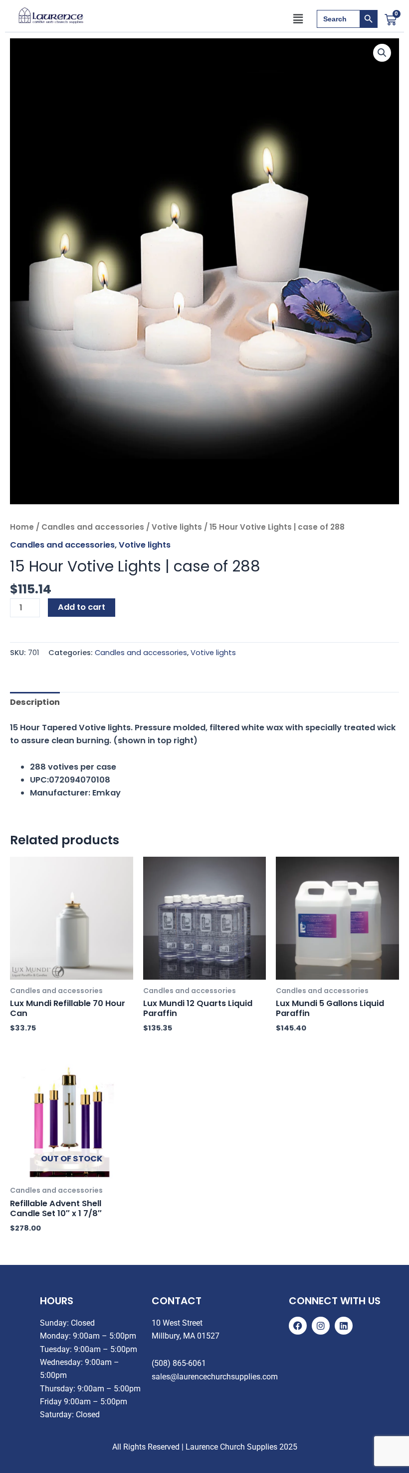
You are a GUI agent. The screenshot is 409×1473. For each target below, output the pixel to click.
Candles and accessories (92, 527)
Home (22, 527)
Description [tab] (35, 702)
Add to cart (81, 607)
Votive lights (177, 527)
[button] (298, 18)
